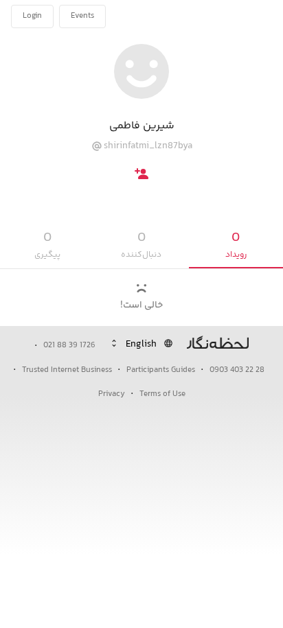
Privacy (111, 394)
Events (82, 16)
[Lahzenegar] (226, 16)
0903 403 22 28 (237, 370)
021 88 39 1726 (69, 345)
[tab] (236, 245)
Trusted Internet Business (67, 370)
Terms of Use (162, 394)
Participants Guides (160, 370)
